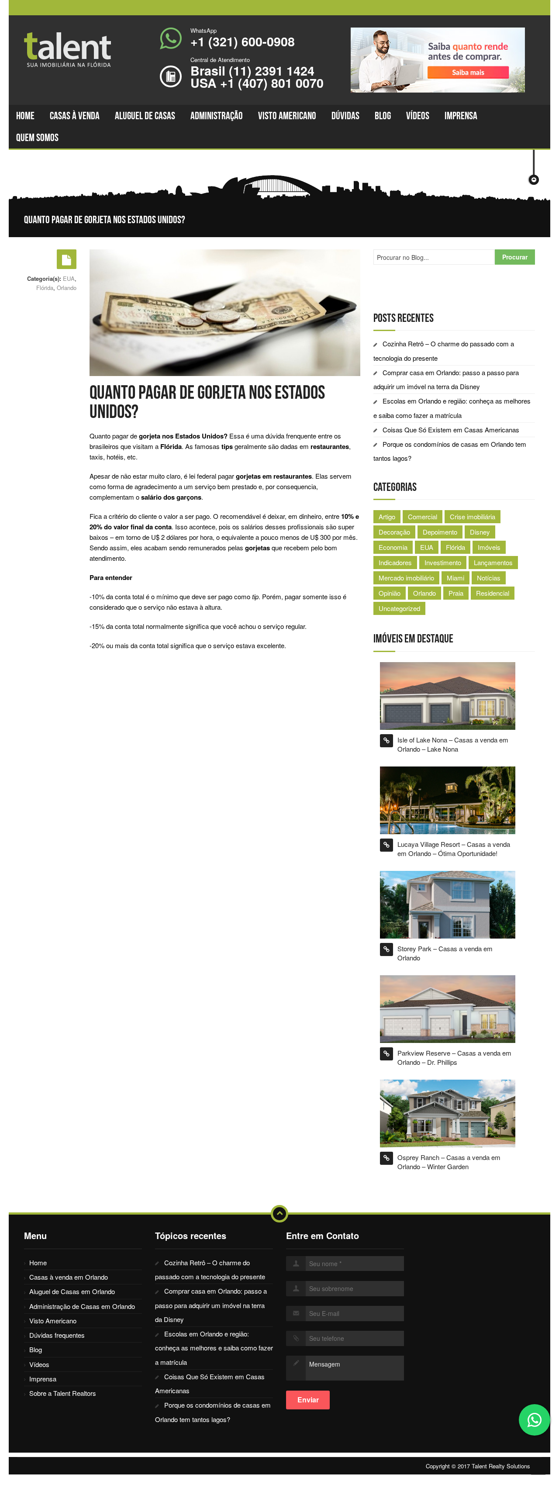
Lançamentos (493, 562)
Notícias (488, 577)
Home (25, 115)
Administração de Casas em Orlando (82, 1306)
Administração (216, 115)
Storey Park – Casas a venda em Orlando (445, 953)
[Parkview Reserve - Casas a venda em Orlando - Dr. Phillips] (447, 1008)
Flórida (44, 287)
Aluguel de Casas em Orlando (72, 1291)
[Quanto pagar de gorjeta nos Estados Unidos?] (225, 311)
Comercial (422, 516)
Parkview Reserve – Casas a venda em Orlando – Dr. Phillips (454, 1057)
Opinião (389, 592)
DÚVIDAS (345, 115)
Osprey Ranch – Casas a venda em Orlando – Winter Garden (448, 1162)
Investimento (442, 562)
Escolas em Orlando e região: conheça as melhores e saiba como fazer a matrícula (214, 1348)
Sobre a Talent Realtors (62, 1393)
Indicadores (395, 562)
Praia (456, 592)
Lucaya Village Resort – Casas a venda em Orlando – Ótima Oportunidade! (453, 848)
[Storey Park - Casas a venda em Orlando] (447, 903)
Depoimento (440, 531)
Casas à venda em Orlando (68, 1276)
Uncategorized (399, 608)
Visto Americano (287, 115)
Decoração (394, 531)
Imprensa (461, 115)
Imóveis (489, 547)
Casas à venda (75, 115)
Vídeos (417, 115)
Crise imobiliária (472, 516)
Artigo (387, 516)
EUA (69, 278)
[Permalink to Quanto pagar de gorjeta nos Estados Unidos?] (66, 259)
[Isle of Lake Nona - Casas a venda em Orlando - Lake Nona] (447, 695)
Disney (480, 531)
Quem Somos (37, 137)
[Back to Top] (279, 1213)
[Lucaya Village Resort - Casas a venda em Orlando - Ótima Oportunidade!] (447, 799)
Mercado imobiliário (406, 577)
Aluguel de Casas (145, 115)
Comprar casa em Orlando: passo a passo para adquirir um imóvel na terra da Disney (211, 1305)
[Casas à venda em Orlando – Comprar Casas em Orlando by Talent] (72, 49)
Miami (455, 577)
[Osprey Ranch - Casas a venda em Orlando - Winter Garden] (447, 1112)
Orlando (66, 287)
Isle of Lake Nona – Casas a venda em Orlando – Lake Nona (452, 744)
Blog (383, 115)
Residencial (492, 592)
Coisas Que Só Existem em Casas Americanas (451, 429)
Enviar (308, 1400)
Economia (393, 547)
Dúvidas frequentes (57, 1335)
